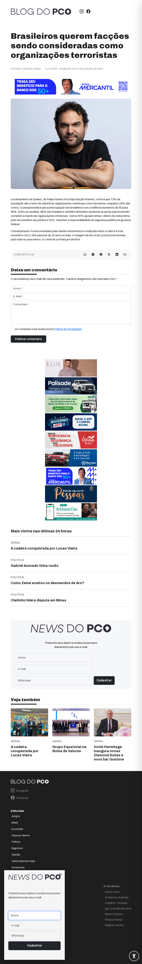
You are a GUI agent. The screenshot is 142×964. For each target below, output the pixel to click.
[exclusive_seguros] (71, 493)
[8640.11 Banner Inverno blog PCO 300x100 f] (71, 421)
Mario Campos (114, 914)
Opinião (16, 854)
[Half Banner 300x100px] (71, 475)
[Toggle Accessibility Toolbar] (134, 956)
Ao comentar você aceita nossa (48, 329)
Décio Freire (112, 891)
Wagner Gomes (114, 925)
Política (16, 842)
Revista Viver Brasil (22, 874)
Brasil (15, 822)
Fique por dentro (21, 835)
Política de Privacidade (68, 329)
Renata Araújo (113, 919)
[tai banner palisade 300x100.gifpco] (71, 385)
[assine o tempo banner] (71, 403)
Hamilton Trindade (116, 903)
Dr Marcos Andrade (116, 897)
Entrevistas (18, 867)
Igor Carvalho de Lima (118, 908)
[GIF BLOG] (71, 439)
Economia (17, 829)
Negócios (17, 848)
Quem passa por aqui (23, 861)
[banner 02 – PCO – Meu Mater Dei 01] (71, 511)
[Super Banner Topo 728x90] (71, 86)
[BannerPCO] (71, 367)
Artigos (16, 816)
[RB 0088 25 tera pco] (71, 457)
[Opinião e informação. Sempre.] (41, 11)
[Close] (60, 874)
